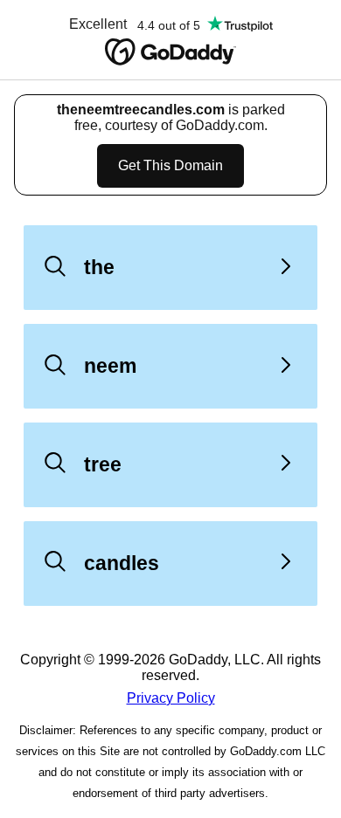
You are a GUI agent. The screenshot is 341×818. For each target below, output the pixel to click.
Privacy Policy (171, 698)
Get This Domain (170, 165)
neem (110, 365)
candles (121, 563)
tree (103, 464)
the (99, 267)
